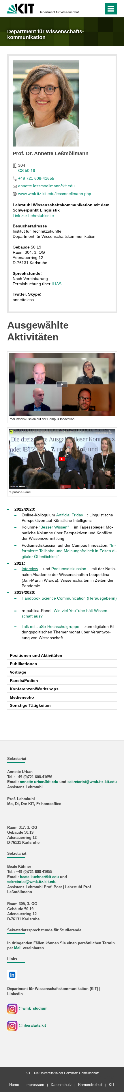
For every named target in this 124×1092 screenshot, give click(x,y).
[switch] (98, 8)
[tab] (62, 656)
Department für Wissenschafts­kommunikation (60, 12)
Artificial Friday (69, 515)
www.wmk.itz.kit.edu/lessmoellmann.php (54, 193)
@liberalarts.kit (32, 1026)
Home (14, 1084)
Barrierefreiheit (90, 1084)
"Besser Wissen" (54, 527)
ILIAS (56, 283)
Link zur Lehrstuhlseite (33, 215)
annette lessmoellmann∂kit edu (46, 185)
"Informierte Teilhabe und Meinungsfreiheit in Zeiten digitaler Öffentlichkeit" (69, 551)
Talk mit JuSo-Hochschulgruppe (50, 626)
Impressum (34, 1084)
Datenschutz (61, 1084)
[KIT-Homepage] (21, 8)
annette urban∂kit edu (39, 782)
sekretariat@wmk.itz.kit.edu (92, 782)
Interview (30, 568)
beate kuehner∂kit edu (39, 877)
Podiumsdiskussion (68, 568)
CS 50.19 (26, 170)
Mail (18, 948)
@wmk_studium (33, 1008)
